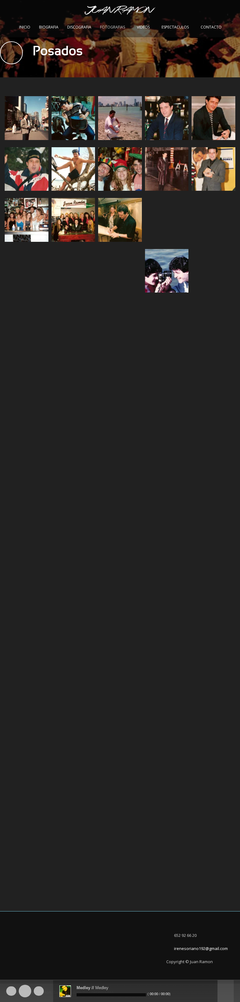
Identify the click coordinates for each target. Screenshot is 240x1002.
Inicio (24, 27)
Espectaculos (175, 27)
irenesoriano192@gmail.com (201, 948)
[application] (120, 991)
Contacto (211, 27)
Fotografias (112, 27)
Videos (143, 27)
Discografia (79, 27)
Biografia (48, 27)
